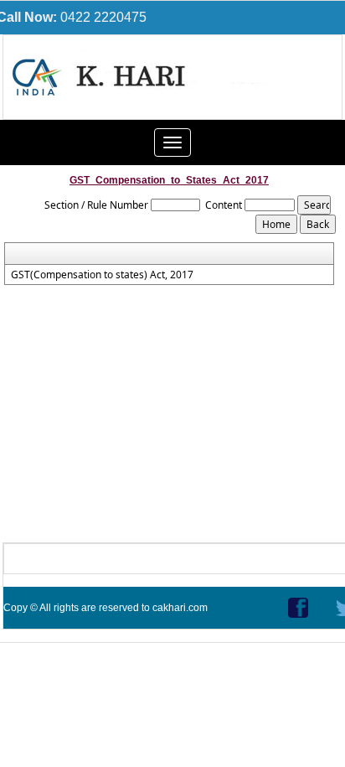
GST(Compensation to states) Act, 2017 (102, 275)
